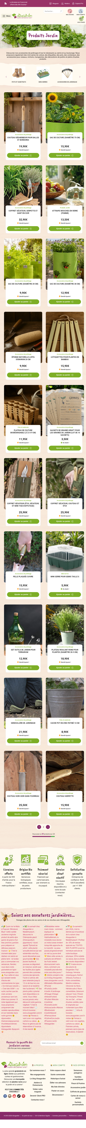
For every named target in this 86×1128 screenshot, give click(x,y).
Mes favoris (70, 14)
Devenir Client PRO (37, 1096)
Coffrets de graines (78, 1092)
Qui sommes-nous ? (38, 1070)
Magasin (56, 3)
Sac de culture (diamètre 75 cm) (65, 138)
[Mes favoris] (69, 11)
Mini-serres (43, 82)
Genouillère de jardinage (23, 723)
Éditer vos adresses (58, 1083)
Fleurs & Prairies (78, 1083)
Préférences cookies (75, 1116)
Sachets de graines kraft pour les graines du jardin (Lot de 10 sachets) (65, 432)
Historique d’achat (58, 1079)
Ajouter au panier (21, 155)
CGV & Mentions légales (42, 1116)
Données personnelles (59, 1116)
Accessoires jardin (78, 1087)
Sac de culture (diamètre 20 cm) (23, 284)
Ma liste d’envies (57, 1087)
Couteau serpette (65, 796)
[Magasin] (50, 3)
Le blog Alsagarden (38, 1079)
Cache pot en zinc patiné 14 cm (65, 723)
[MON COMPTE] (80, 11)
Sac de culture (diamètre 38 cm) (65, 284)
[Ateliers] (62, 3)
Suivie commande (58, 1074)
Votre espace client (58, 1070)
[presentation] (6, 77)
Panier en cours (58, 1091)
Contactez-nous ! (37, 1100)
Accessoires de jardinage (67, 82)
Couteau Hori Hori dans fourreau (23, 796)
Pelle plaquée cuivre (23, 577)
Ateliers (67, 3)
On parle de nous (27, 1116)
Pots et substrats (19, 82)
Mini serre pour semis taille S (65, 577)
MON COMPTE (81, 14)
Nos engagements (37, 1074)
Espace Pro (79, 3)
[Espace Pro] (73, 3)
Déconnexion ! (57, 1095)
